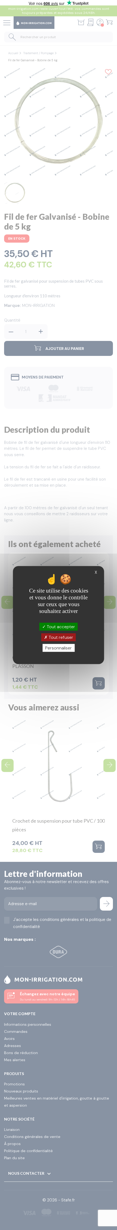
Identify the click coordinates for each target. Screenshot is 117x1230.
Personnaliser (58, 648)
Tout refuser (60, 637)
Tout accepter (60, 626)
